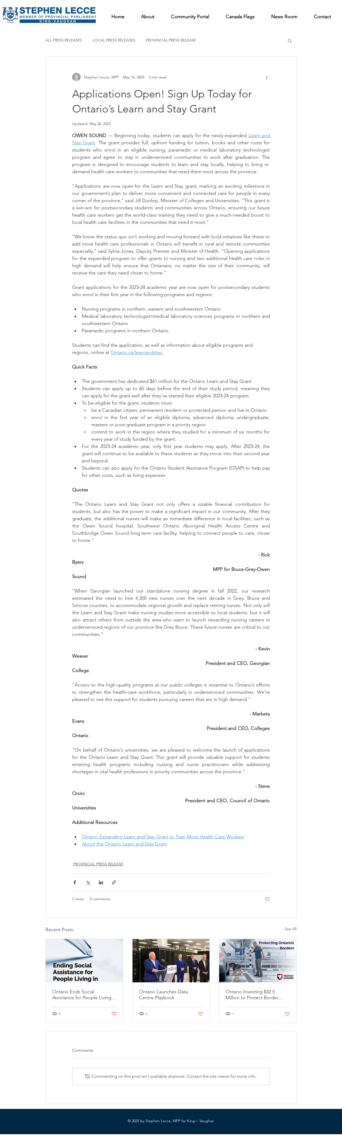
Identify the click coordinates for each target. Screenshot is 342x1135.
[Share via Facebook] (74, 882)
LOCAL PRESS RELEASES (114, 40)
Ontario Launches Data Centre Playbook (163, 995)
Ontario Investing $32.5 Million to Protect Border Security (252, 995)
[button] (289, 40)
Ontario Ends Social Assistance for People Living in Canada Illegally (84, 995)
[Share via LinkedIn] (100, 882)
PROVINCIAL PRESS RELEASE (171, 40)
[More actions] (266, 77)
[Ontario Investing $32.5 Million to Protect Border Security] (257, 960)
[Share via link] (113, 882)
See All (291, 928)
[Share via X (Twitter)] (87, 882)
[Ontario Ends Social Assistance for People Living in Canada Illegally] (84, 960)
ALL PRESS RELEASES (63, 40)
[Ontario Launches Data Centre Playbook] (171, 960)
